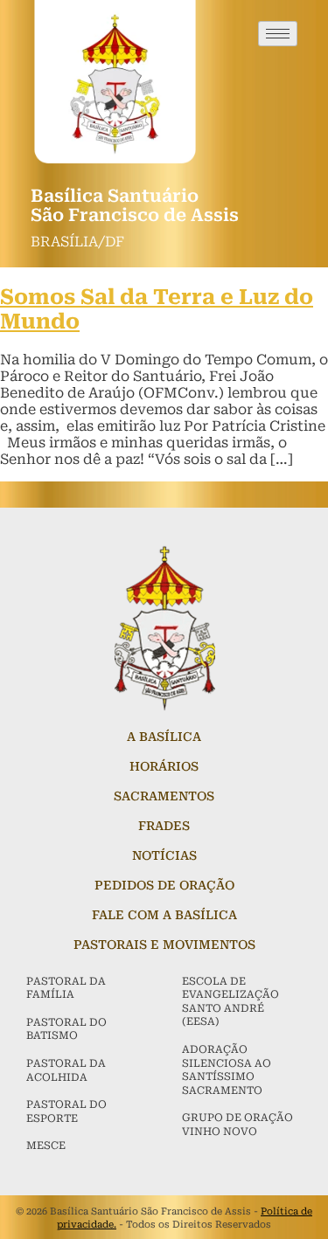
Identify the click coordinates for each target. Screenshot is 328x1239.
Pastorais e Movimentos (164, 945)
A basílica (164, 737)
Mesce (46, 1145)
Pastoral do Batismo (66, 1029)
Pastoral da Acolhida (66, 1070)
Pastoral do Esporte (66, 1111)
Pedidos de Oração (164, 885)
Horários (164, 766)
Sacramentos (164, 796)
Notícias (164, 855)
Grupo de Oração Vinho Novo (237, 1124)
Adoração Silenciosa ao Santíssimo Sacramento (226, 1070)
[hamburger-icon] (277, 33)
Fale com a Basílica (164, 915)
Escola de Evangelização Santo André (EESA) (230, 1001)
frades (164, 826)
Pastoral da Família (66, 988)
